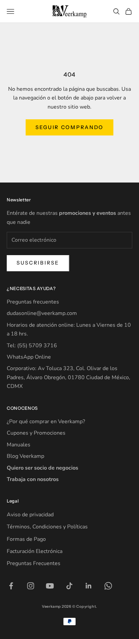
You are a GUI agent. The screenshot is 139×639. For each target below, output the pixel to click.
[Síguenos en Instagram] (30, 586)
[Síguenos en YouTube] (50, 586)
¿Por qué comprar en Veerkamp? (46, 421)
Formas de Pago (26, 539)
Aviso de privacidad (30, 514)
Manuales (18, 444)
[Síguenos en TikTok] (69, 586)
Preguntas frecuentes (33, 302)
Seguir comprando (69, 127)
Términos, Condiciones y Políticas (47, 526)
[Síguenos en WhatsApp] (108, 586)
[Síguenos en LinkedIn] (88, 586)
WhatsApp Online (29, 357)
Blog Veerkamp (25, 456)
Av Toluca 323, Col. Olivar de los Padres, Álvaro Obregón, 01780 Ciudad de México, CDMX (68, 377)
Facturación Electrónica (34, 551)
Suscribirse (38, 262)
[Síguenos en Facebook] (11, 586)
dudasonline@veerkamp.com (42, 313)
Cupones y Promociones (36, 433)
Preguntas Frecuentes (33, 563)
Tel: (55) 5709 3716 (32, 345)
